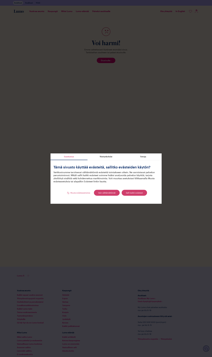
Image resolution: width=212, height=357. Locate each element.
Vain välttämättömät (106, 193)
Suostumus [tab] (69, 156)
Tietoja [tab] (143, 156)
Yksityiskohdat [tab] (106, 156)
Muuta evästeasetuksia (80, 193)
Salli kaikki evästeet (134, 193)
